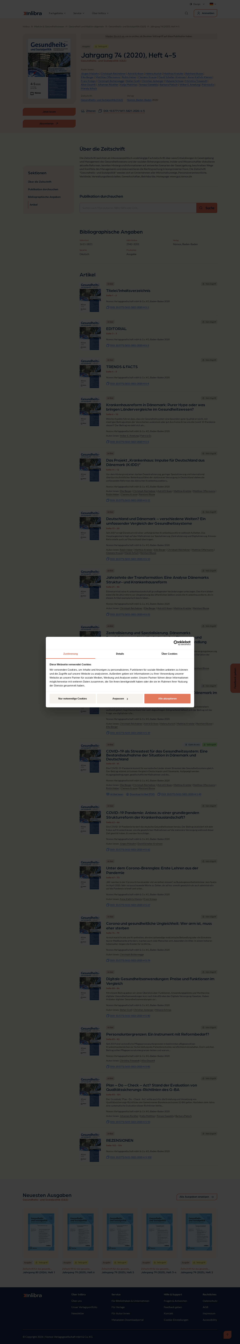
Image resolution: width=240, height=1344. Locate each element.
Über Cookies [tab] (169, 653)
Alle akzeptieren (167, 698)
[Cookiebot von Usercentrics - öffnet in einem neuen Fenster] (176, 642)
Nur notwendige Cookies (72, 698)
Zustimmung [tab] (70, 653)
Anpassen (118, 698)
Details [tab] (120, 653)
